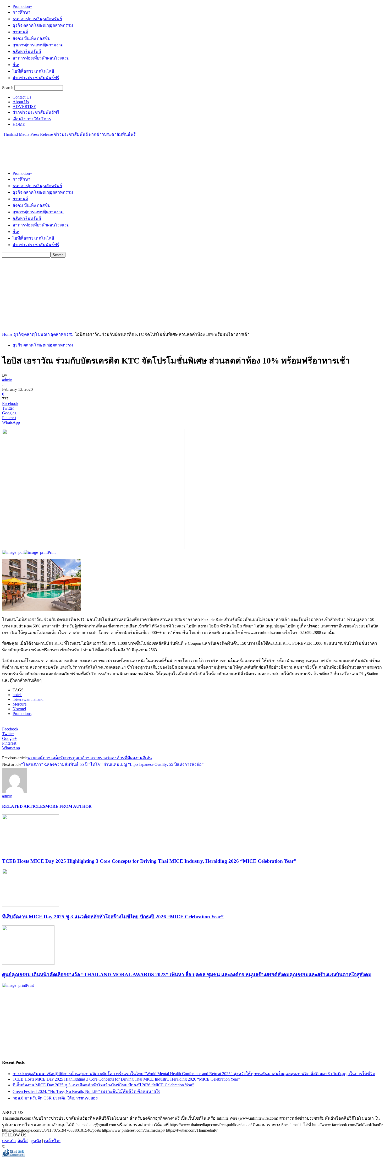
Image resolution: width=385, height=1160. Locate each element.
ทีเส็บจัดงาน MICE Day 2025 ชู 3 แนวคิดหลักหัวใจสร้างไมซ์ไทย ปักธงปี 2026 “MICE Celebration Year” (113, 916)
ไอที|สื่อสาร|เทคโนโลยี (33, 71)
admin (7, 380)
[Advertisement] (97, 149)
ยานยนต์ (20, 32)
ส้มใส (23, 1141)
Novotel (19, 709)
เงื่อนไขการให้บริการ (32, 119)
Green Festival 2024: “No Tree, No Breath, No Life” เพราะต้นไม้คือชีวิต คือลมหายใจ (86, 1091)
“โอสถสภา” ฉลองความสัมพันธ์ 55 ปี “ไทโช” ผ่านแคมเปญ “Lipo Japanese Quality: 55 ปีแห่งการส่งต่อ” (112, 764)
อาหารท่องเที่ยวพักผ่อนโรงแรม (41, 58)
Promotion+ (22, 6)
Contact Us (22, 97)
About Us (21, 102)
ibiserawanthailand (28, 699)
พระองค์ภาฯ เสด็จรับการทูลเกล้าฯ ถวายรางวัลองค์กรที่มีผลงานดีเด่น (90, 758)
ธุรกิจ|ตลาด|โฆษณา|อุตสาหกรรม (43, 25)
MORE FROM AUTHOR (68, 806)
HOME (19, 124)
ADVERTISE (24, 106)
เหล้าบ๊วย (52, 1141)
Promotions (22, 713)
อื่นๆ (16, 64)
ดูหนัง (36, 1141)
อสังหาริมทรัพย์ (27, 51)
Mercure (19, 704)
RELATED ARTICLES (23, 806)
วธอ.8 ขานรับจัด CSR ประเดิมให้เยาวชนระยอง (55, 1098)
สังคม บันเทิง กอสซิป (31, 38)
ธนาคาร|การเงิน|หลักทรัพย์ (37, 19)
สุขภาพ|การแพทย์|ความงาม (38, 45)
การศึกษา (21, 12)
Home (7, 334)
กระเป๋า (9, 1141)
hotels (17, 694)
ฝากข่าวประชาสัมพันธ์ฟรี (36, 77)
